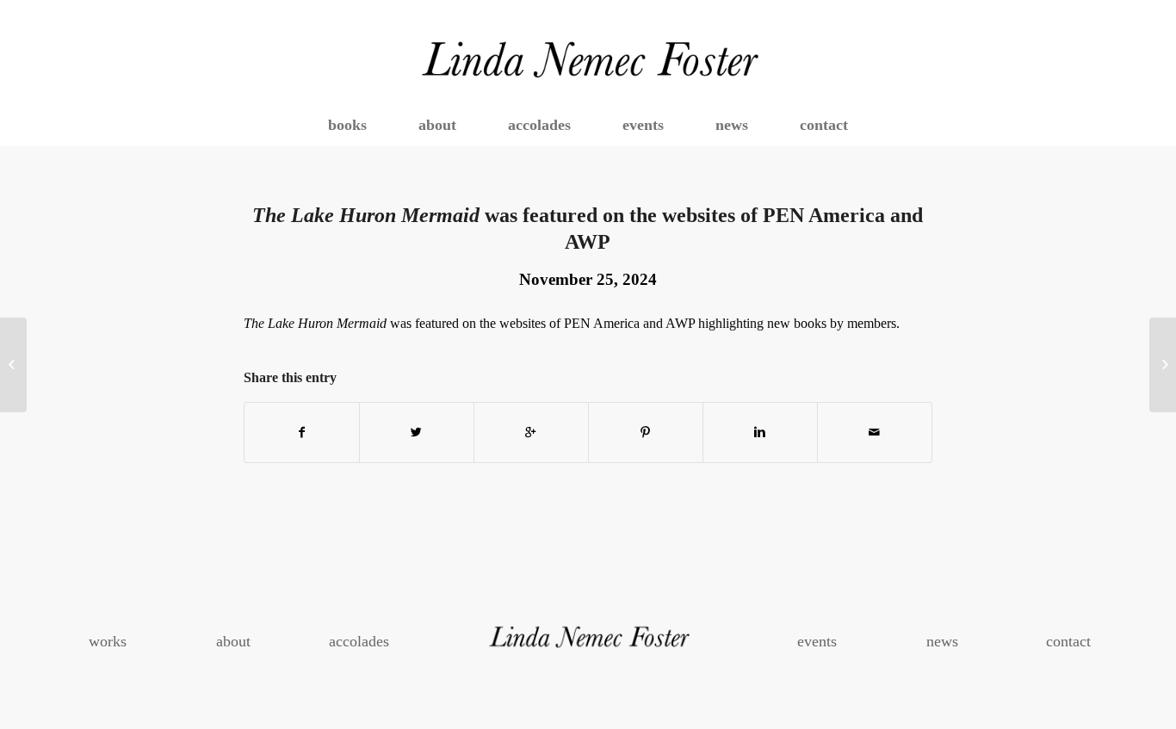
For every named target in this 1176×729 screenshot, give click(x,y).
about (233, 641)
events (817, 641)
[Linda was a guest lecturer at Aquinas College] (13, 365)
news (942, 641)
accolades (359, 641)
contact (1068, 641)
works (108, 641)
